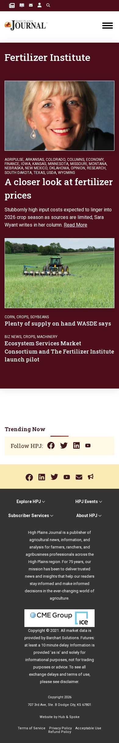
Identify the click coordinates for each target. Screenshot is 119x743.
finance (12, 164)
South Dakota (18, 173)
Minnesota (58, 164)
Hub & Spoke (69, 717)
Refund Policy (59, 732)
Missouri (78, 164)
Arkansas (34, 159)
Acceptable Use (88, 728)
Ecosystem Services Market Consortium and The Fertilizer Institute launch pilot (59, 351)
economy (94, 159)
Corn (10, 317)
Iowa (26, 164)
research (96, 168)
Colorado (55, 159)
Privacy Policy (60, 728)
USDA (51, 173)
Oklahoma (59, 168)
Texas (39, 173)
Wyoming (66, 173)
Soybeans (39, 317)
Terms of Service (31, 728)
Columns (75, 159)
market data (76, 630)
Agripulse (14, 159)
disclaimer (69, 681)
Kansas (39, 164)
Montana (97, 164)
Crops (22, 317)
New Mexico (36, 168)
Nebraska (14, 168)
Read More (75, 225)
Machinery (47, 337)
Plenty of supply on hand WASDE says (58, 323)
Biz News (13, 337)
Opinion (78, 168)
